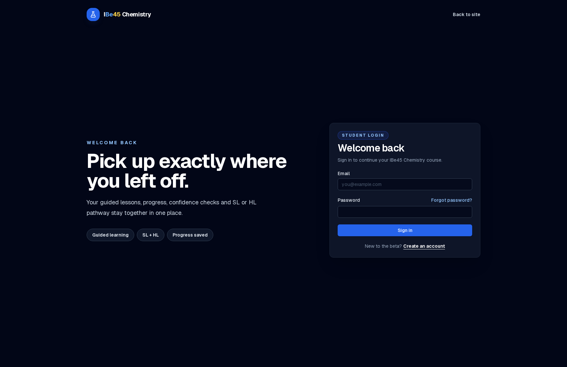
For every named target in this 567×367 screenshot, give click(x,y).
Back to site (466, 14)
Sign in (405, 230)
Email (344, 173)
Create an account (424, 246)
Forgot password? (451, 200)
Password (349, 200)
